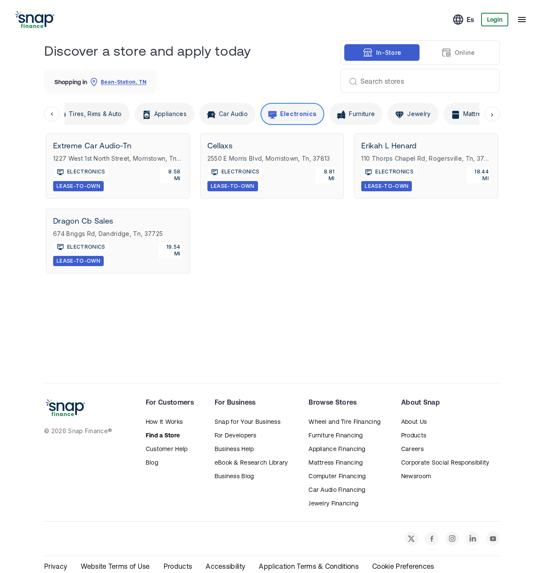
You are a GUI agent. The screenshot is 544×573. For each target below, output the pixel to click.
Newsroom (416, 476)
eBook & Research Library (251, 462)
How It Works (164, 421)
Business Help (234, 448)
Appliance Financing (337, 448)
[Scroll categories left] (52, 114)
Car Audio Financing (337, 489)
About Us (414, 421)
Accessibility (225, 566)
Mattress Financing (336, 462)
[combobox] (417, 80)
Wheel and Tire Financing (344, 421)
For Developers (236, 435)
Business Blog (234, 476)
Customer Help (167, 448)
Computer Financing (337, 476)
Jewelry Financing (333, 503)
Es (470, 19)
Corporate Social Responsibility (445, 462)
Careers (412, 448)
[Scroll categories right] (492, 114)
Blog (152, 462)
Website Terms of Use (115, 566)
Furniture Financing (336, 435)
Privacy (55, 566)
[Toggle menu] (521, 19)
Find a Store (163, 435)
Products (413, 435)
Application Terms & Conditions (309, 566)
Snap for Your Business (247, 421)
